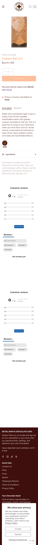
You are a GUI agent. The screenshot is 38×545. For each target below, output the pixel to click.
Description (7, 108)
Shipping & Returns (10, 481)
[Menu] (3, 6)
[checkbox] (8, 250)
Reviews (17, 108)
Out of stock (19, 78)
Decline (18, 534)
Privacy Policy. (11, 523)
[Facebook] (3, 456)
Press (4, 474)
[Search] (30, 7)
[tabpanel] (19, 259)
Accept (18, 529)
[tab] (8, 108)
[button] (19, 203)
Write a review (19, 226)
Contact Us (7, 466)
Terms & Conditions (10, 485)
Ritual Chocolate (9, 55)
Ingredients (10, 154)
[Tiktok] (12, 456)
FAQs (4, 470)
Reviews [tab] (8, 234)
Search (5, 477)
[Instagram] (7, 456)
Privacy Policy (8, 488)
